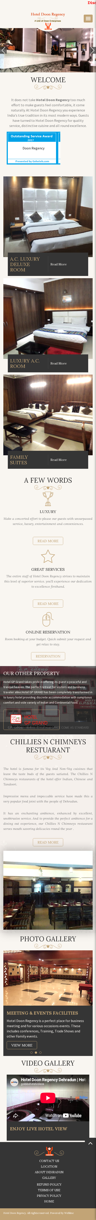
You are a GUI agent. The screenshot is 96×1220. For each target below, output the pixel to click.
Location (49, 1167)
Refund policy (49, 1185)
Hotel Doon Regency (14, 1213)
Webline (69, 1213)
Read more (48, 842)
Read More (48, 541)
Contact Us (49, 1161)
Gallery (49, 1178)
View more (21, 1045)
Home (49, 1201)
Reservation (48, 656)
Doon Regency (33, 148)
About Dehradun (49, 1172)
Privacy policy (49, 1196)
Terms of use (49, 1190)
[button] (3, 50)
